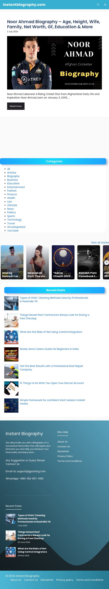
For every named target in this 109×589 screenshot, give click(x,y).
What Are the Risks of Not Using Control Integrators (51, 332)
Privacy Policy (65, 456)
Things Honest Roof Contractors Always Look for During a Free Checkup (34, 535)
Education (13, 183)
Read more (16, 106)
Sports (11, 216)
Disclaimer (63, 451)
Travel (11, 223)
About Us (62, 441)
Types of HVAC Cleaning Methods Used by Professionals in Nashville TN (34, 518)
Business (12, 180)
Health (11, 198)
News (10, 209)
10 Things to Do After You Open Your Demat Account (52, 383)
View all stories (100, 242)
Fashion (12, 190)
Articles (11, 172)
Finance (12, 194)
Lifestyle (12, 205)
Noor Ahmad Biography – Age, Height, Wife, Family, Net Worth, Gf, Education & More (53, 24)
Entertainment (16, 187)
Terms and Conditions (69, 461)
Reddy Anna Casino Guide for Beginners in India (49, 349)
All (8, 169)
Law (9, 201)
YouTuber (13, 230)
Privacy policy (64, 580)
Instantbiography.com (24, 4)
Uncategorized (16, 227)
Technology (14, 219)
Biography (13, 176)
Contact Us (63, 446)
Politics (11, 212)
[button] (98, 4)
